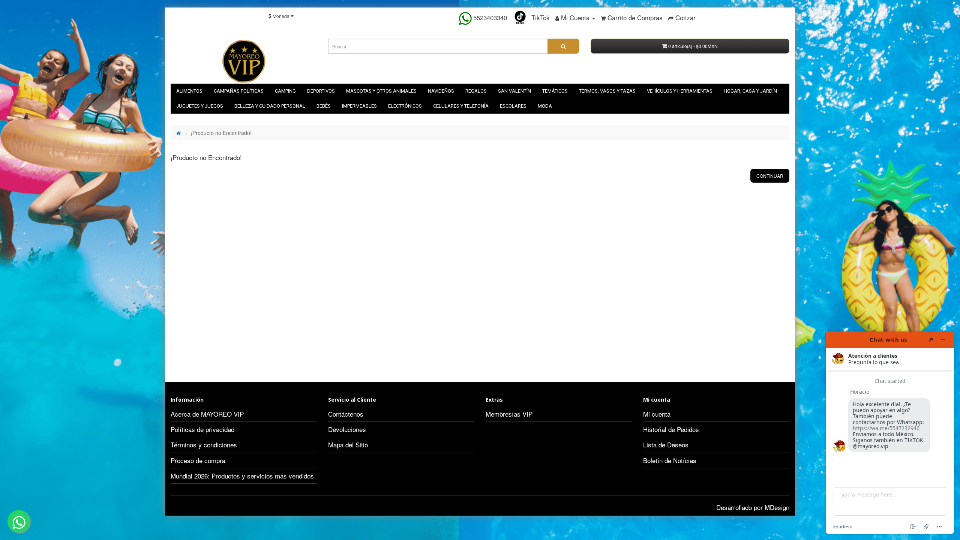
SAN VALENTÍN (514, 91)
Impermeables (359, 106)
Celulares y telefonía (461, 106)
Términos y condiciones (204, 444)
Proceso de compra (198, 460)
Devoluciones (347, 429)
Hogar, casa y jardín (750, 91)
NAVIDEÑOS (441, 91)
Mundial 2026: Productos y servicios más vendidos (242, 475)
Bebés (323, 106)
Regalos (476, 91)
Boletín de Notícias (669, 460)
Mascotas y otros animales (381, 91)
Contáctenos (345, 413)
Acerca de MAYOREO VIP (207, 413)
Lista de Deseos (665, 444)
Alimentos (189, 91)
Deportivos (321, 91)
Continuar (769, 175)
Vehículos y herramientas (679, 91)
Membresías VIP (509, 413)
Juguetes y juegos (199, 106)
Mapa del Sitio (348, 444)
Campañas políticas (239, 91)
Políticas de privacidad (202, 429)
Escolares (513, 106)
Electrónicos (405, 106)
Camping (285, 91)
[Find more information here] (890, 433)
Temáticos (555, 91)
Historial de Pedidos (671, 429)
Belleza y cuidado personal (269, 106)
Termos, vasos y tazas (607, 91)
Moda (545, 106)
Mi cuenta (656, 413)
